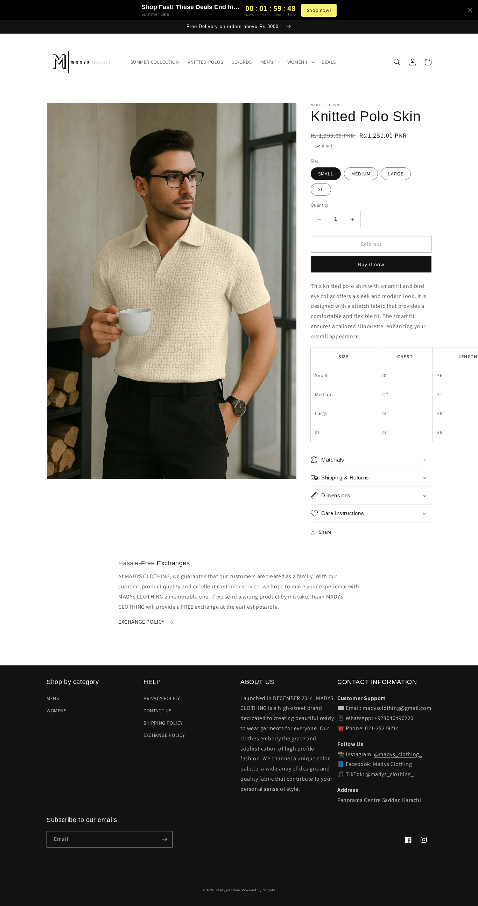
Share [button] (325, 532)
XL (321, 190)
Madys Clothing (392, 764)
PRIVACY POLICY (161, 698)
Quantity (319, 205)
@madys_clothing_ (398, 754)
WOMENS (56, 710)
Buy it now (371, 264)
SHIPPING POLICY (163, 723)
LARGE (395, 174)
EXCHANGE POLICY (141, 621)
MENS (53, 698)
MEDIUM (361, 174)
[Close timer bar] (470, 10)
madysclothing (228, 890)
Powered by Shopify (258, 890)
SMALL (325, 174)
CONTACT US (157, 710)
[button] (269, 62)
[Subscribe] (164, 839)
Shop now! (319, 10)
